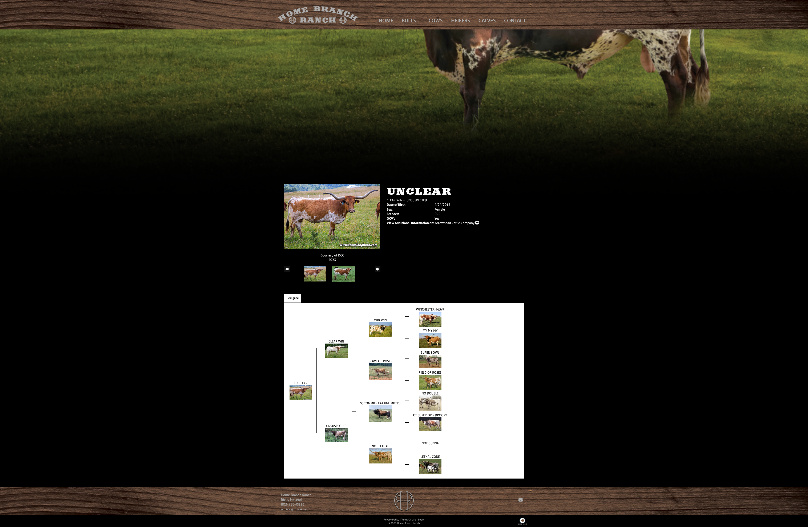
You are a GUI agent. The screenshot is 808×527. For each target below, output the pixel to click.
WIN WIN (380, 320)
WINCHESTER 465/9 (430, 309)
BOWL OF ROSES (380, 361)
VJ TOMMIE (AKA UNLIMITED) (380, 403)
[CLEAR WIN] (336, 350)
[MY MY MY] (430, 340)
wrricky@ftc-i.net (294, 509)
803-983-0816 (292, 504)
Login (421, 519)
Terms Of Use (408, 519)
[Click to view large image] (332, 216)
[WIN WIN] (380, 329)
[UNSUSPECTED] (336, 434)
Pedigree (293, 298)
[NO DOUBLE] (430, 403)
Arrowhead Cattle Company (454, 223)
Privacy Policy (391, 519)
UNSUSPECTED (417, 200)
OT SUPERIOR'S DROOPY (430, 415)
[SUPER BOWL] (430, 361)
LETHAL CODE (430, 456)
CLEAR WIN (394, 200)
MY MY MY (430, 330)
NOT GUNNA (430, 443)
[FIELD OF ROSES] (430, 382)
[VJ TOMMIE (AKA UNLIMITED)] (380, 413)
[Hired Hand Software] (522, 522)
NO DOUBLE (430, 393)
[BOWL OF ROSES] (380, 371)
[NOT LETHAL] (380, 455)
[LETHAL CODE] (430, 466)
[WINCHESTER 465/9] (430, 319)
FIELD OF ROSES (430, 372)
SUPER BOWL (430, 352)
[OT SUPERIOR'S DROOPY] (430, 424)
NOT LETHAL (380, 446)
